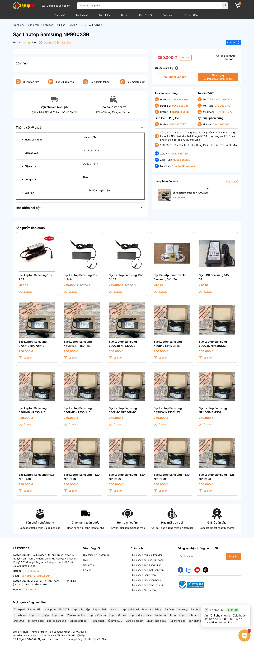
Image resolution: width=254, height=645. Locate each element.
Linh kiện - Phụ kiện (54, 24)
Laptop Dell (99, 609)
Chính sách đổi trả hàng (143, 589)
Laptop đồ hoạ (117, 615)
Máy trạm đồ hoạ (151, 609)
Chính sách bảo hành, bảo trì (146, 584)
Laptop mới (82, 15)
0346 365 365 (221, 124)
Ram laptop (98, 620)
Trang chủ (59, 15)
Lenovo (114, 609)
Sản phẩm (104, 15)
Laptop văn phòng (165, 615)
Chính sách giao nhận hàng (145, 579)
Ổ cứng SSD (115, 620)
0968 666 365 (180, 105)
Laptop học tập (81, 609)
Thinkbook (20, 615)
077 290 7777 (224, 111)
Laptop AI (57, 615)
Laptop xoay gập (39, 615)
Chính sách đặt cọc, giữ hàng (147, 559)
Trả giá (185, 57)
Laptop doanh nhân (140, 615)
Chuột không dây (156, 620)
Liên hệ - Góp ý (191, 15)
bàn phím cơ (196, 620)
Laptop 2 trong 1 (78, 620)
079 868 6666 (180, 111)
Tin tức (124, 15)
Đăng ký (233, 556)
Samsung (182, 609)
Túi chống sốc (177, 620)
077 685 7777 (178, 124)
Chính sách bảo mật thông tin (147, 569)
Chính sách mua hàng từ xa (145, 564)
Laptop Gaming (97, 615)
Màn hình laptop (76, 615)
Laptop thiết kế (130, 609)
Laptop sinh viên (188, 615)
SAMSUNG (94, 24)
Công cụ (167, 15)
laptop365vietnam (185, 165)
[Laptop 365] (23, 5)
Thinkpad (19, 609)
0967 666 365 (180, 99)
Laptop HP (34, 609)
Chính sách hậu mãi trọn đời (146, 554)
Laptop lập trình (200, 609)
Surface (169, 609)
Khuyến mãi (145, 15)
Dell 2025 (19, 620)
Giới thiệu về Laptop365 (96, 554)
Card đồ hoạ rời (134, 620)
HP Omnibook (36, 620)
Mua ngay (218, 77)
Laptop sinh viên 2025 (56, 609)
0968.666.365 (228, 619)
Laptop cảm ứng (56, 620)
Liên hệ (87, 569)
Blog (85, 559)
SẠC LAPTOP (76, 24)
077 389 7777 (224, 99)
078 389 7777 (223, 105)
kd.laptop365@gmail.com (35, 575)
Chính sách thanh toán (143, 574)
